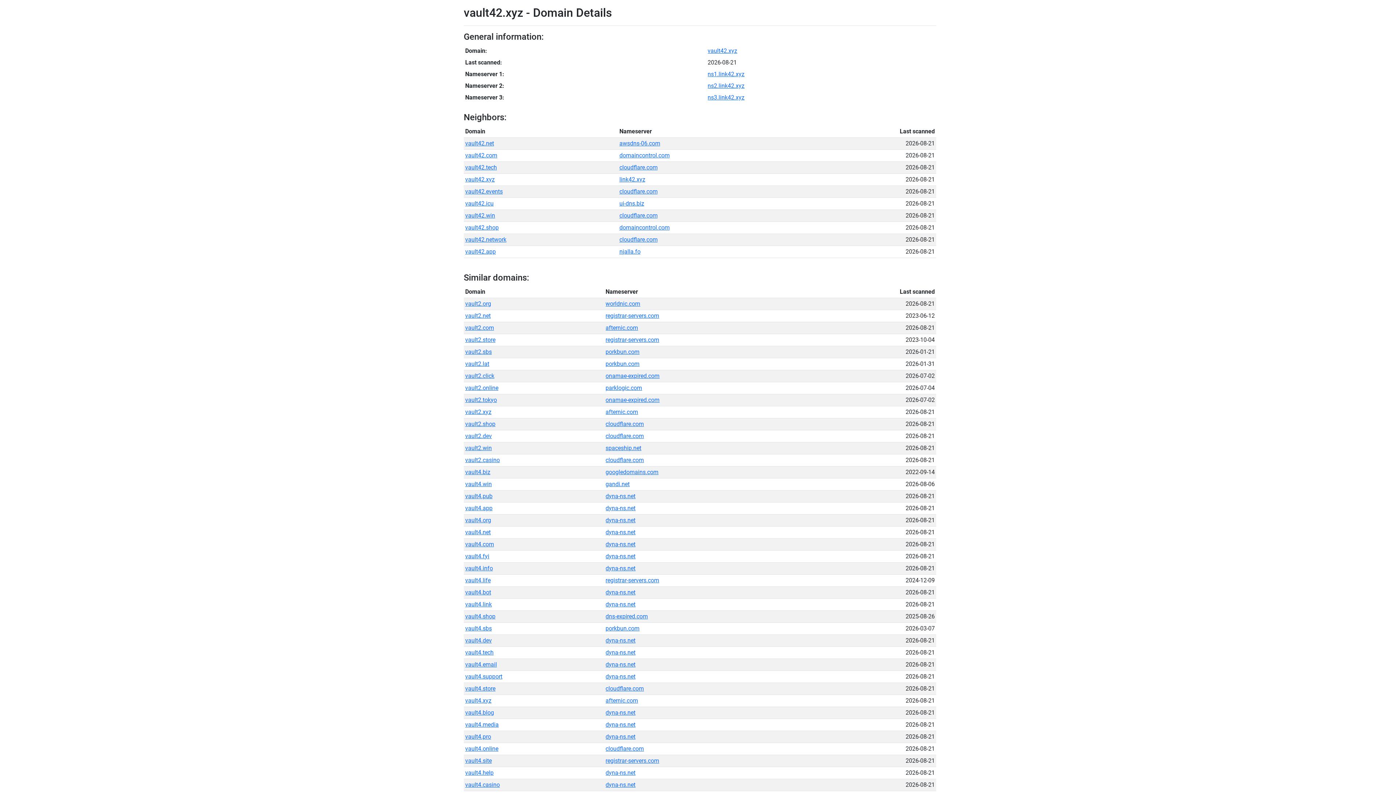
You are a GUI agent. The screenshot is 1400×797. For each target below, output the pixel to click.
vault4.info (479, 568)
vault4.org (478, 520)
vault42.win (480, 215)
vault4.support (483, 676)
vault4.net (478, 532)
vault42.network (485, 239)
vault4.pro (478, 736)
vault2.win (478, 448)
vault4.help (479, 772)
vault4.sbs (478, 628)
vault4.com (479, 544)
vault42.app (480, 251)
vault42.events (484, 191)
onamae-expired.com (633, 375)
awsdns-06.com (639, 143)
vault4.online (481, 748)
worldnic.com (623, 303)
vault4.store (480, 688)
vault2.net (478, 315)
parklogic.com (624, 387)
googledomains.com (632, 472)
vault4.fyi (477, 556)
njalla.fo (630, 251)
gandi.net (618, 484)
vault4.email (481, 664)
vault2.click (479, 375)
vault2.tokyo (481, 399)
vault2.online (481, 387)
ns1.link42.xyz (726, 74)
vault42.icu (479, 203)
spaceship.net (623, 448)
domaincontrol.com (644, 155)
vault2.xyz (478, 412)
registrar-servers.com (632, 315)
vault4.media (482, 724)
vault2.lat (477, 363)
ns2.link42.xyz (726, 85)
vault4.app (479, 508)
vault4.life (478, 580)
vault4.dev (478, 640)
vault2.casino (482, 460)
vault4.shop (480, 616)
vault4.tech (479, 652)
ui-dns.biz (631, 203)
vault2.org (478, 303)
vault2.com (479, 327)
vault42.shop (482, 227)
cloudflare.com (638, 167)
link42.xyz (632, 179)
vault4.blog (479, 712)
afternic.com (622, 327)
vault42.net (479, 143)
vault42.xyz (722, 50)
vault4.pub (479, 496)
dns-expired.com (627, 616)
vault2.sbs (478, 351)
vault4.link (478, 604)
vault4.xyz (478, 700)
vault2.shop (480, 424)
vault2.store (480, 339)
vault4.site (478, 760)
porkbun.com (622, 351)
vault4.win (478, 484)
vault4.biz (477, 472)
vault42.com (481, 155)
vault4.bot (478, 592)
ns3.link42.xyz (726, 97)
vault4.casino (482, 784)
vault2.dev (478, 436)
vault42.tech (481, 167)
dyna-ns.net (620, 496)
